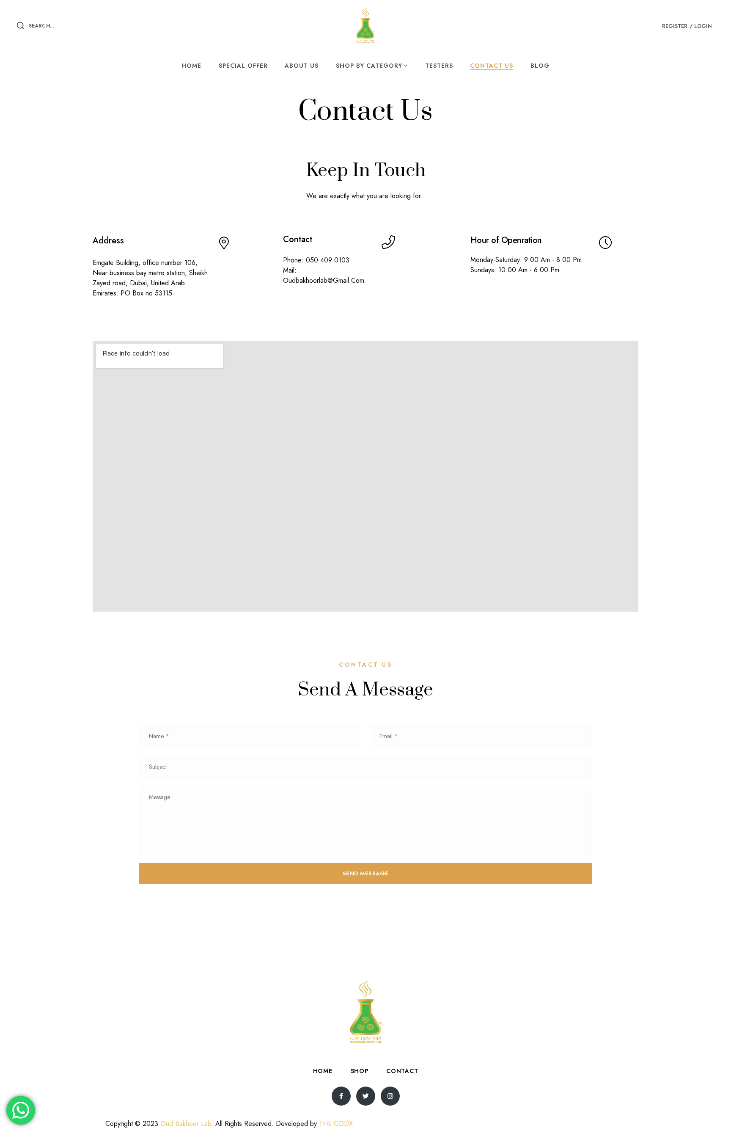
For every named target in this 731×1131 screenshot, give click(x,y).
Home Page (350, 144)
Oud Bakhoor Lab (185, 1123)
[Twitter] (365, 1096)
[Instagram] (390, 1096)
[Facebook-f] (341, 1096)
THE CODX (336, 1123)
